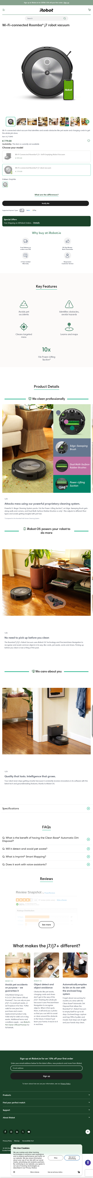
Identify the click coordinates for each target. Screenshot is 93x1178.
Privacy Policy (65, 1084)
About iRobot (9, 1117)
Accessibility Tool (28, 1141)
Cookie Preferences (8, 1150)
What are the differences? (47, 194)
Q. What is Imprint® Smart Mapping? (24, 856)
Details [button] (36, 223)
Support (6, 1110)
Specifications (10, 808)
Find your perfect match (14, 1102)
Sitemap (17, 1141)
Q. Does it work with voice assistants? (24, 864)
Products (7, 1095)
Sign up (66, 3)
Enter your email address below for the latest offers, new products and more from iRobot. (46, 1063)
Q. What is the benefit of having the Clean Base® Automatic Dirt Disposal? (40, 839)
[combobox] (46, 18)
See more (46, 924)
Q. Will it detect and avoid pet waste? (24, 848)
